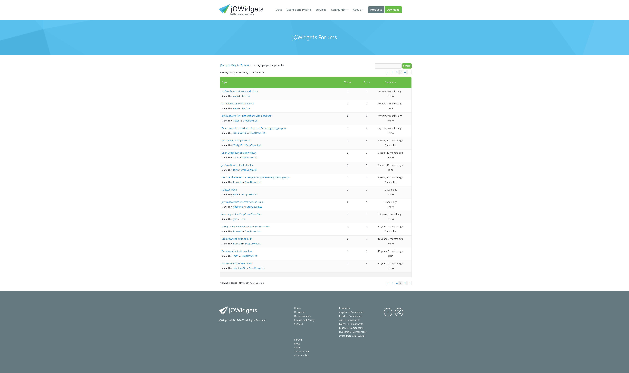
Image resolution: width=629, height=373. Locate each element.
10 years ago (390, 189)
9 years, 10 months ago (390, 140)
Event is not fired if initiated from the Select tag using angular (253, 128)
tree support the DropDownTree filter (241, 214)
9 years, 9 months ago (390, 115)
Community (338, 9)
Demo (297, 308)
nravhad (237, 243)
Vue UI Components (349, 320)
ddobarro (238, 206)
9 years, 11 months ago (390, 177)
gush (235, 255)
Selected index (229, 189)
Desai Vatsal (239, 132)
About (357, 9)
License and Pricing (299, 9)
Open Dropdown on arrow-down (238, 152)
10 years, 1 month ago (390, 214)
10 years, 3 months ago (390, 238)
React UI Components (350, 316)
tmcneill (237, 182)
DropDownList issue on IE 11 (236, 238)
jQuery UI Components (351, 327)
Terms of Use (301, 351)
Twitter (399, 312)
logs (235, 169)
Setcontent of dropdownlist (235, 140)
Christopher (390, 145)
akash (236, 120)
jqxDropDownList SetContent (237, 263)
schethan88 (239, 268)
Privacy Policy (301, 355)
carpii (236, 96)
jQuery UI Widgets (229, 65)
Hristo (390, 96)
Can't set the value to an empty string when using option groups (255, 177)
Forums (245, 65)
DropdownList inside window (236, 251)
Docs (279, 9)
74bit (235, 157)
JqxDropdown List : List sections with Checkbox (246, 115)
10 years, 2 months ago (390, 226)
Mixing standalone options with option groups (245, 226)
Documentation (302, 316)
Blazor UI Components (351, 323)
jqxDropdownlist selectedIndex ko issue (242, 201)
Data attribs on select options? (237, 103)
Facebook (388, 312)
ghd (235, 219)
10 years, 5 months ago (390, 251)
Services (321, 9)
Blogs (297, 343)
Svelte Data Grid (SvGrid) (352, 335)
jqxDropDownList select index (237, 165)
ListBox (246, 96)
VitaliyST (237, 145)
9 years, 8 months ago (390, 91)
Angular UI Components (351, 312)
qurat (236, 194)
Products (376, 9)
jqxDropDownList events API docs (239, 91)
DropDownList (250, 120)
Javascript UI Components (353, 331)
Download (393, 9)
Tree (242, 219)
